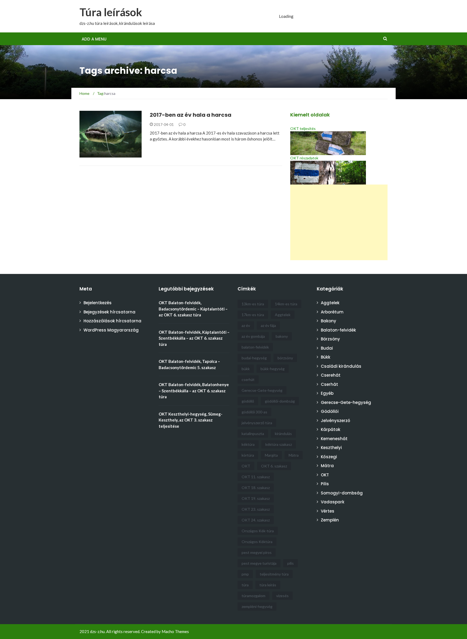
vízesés (282, 595)
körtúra (248, 455)
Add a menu (94, 39)
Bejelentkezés (98, 303)
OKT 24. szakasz (256, 520)
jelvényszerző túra (257, 422)
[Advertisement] (339, 222)
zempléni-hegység (257, 606)
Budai (327, 348)
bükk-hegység (273, 368)
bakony (282, 336)
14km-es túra (286, 304)
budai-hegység (254, 358)
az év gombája (253, 336)
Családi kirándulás (341, 366)
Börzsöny (330, 339)
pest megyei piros (257, 552)
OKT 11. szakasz (256, 476)
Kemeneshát (334, 438)
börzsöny (285, 358)
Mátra (294, 455)
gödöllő (248, 401)
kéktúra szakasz (278, 444)
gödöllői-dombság (280, 401)
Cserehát (331, 375)
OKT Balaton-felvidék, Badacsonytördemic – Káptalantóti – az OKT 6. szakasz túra (193, 308)
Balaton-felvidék (338, 330)
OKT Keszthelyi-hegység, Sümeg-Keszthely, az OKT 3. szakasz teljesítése (190, 420)
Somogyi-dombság (342, 493)
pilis (290, 563)
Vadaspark (332, 502)
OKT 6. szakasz (274, 466)
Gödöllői (330, 411)
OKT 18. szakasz (256, 487)
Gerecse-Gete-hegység (262, 390)
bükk (246, 368)
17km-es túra (253, 314)
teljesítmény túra (274, 574)
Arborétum (332, 312)
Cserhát (329, 384)
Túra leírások (110, 12)
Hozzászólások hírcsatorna (112, 321)
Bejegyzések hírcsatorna (109, 312)
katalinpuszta (253, 433)
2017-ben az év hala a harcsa (190, 115)
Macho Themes (175, 631)
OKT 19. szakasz (256, 498)
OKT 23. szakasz (256, 509)
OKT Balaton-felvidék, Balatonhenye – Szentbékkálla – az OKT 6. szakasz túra (194, 390)
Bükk (325, 357)
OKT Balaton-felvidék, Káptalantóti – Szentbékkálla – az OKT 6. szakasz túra (194, 338)
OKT (246, 466)
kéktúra (248, 444)
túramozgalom (253, 595)
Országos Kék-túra (258, 530)
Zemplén (330, 520)
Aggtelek (283, 314)
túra (245, 585)
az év (246, 325)
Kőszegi (329, 457)
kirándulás (283, 433)
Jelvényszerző (335, 420)
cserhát (248, 379)
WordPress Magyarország (111, 330)
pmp (245, 574)
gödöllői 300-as (254, 412)
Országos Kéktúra (257, 541)
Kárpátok (330, 429)
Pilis (325, 484)
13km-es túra (253, 304)
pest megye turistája (259, 563)
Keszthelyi (331, 447)
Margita (271, 455)
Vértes (327, 511)
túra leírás (267, 585)
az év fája (268, 325)
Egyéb (92, 154)
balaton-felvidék (255, 347)
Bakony (328, 321)
